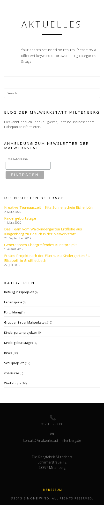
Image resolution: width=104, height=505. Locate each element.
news (8, 353)
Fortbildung (12, 312)
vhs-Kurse (11, 373)
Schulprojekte (14, 363)
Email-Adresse (17, 159)
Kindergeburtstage (20, 218)
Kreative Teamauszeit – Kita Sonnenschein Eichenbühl (48, 207)
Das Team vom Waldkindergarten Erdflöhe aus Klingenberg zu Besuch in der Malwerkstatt (43, 231)
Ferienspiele (13, 302)
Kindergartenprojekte (20, 332)
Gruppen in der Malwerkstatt (25, 322)
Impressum (52, 490)
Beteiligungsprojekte (19, 292)
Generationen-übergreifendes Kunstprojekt (40, 244)
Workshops (12, 383)
